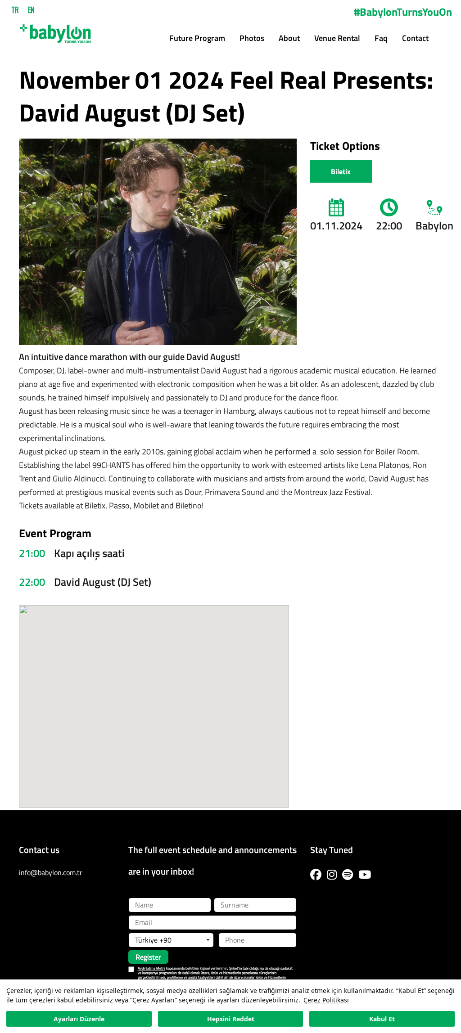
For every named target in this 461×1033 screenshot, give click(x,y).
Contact (415, 38)
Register (148, 957)
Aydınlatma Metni (151, 968)
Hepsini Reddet (230, 1019)
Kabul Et (382, 1019)
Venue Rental (337, 38)
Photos (252, 38)
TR (15, 9)
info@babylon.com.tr (50, 872)
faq (381, 38)
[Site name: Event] (55, 30)
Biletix (341, 171)
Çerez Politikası (326, 1000)
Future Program (197, 38)
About (289, 38)
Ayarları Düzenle (79, 1019)
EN (31, 9)
